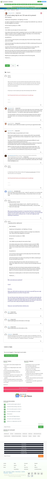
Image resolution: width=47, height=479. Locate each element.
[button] (41, 13)
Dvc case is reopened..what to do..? (33, 367)
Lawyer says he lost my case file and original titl (13, 380)
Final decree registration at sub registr (13, 411)
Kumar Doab (10, 130)
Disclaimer (23, 471)
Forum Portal (24, 445)
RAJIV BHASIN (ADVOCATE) (12, 155)
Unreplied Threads (23, 390)
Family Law (30, 433)
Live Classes (8, 4)
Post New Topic (23, 451)
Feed (15, 467)
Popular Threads (24, 449)
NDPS (30, 4)
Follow (13, 65)
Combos (14, 4)
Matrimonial (35, 4)
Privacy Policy (6, 472)
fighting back (10, 108)
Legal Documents (7, 436)
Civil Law (11, 433)
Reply (7, 65)
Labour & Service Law (37, 433)
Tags (35, 465)
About (4, 471)
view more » (40, 424)
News (15, 463)
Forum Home (23, 443)
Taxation (30, 436)
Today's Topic (23, 447)
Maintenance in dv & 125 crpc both (33, 364)
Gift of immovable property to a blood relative (13, 379)
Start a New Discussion (23, 388)
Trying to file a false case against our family (34, 373)
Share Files (26, 467)
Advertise (13, 471)
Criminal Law (25, 433)
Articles (5, 463)
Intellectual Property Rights (16, 436)
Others (39, 436)
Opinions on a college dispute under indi (14, 421)
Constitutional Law (18, 433)
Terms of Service (18, 471)
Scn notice (6, 382)
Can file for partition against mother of (14, 404)
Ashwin (9, 319)
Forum (5, 465)
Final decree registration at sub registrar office (13, 374)
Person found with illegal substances (11, 370)
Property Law (24, 436)
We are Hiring (8, 471)
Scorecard (26, 463)
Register (44, 1)
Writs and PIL (24, 4)
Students (34, 436)
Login (39, 1)
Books (19, 4)
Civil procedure (7, 373)
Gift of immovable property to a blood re (14, 409)
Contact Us (10, 472)
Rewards (36, 463)
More (40, 4)
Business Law (6, 433)
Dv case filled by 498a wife (31, 366)
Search (40, 426)
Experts (15, 465)
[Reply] (40, 105)
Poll (24, 465)
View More (5, 384)
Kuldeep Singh (10, 334)
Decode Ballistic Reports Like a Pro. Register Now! (23, 6)
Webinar (36, 467)
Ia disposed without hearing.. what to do (12, 372)
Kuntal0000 (9, 191)
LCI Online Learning (38, 469)
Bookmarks (26, 469)
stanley (9, 123)
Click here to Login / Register (11, 355)
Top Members (16, 469)
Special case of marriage (31, 369)
